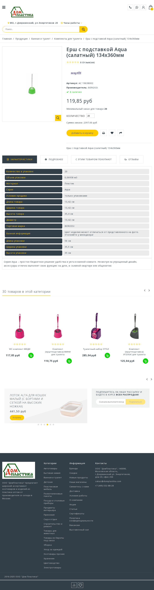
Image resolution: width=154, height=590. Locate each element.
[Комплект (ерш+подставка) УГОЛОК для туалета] (134, 326)
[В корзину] (31, 355)
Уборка (48, 545)
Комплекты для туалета (68, 38)
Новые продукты (78, 477)
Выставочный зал (79, 529)
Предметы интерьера (50, 509)
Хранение (49, 558)
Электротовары (52, 567)
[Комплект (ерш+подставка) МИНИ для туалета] (58, 326)
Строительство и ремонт (53, 525)
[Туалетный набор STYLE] (96, 326)
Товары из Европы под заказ (54, 539)
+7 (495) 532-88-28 (104, 485)
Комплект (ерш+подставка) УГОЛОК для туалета (134, 352)
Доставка (74, 491)
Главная (7, 38)
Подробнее (56, 159)
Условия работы (78, 495)
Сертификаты (76, 513)
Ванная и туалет (41, 38)
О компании (76, 500)
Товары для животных (50, 532)
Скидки (73, 473)
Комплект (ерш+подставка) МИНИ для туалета (58, 352)
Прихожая (49, 514)
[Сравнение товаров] (74, 585)
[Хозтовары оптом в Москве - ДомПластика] (22, 12)
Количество (75, 116)
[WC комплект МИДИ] (20, 326)
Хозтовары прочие (54, 554)
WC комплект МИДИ (19, 349)
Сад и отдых (50, 519)
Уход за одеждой (53, 549)
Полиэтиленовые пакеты (53, 495)
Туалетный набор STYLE (96, 349)
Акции (72, 504)
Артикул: (72, 83)
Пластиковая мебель (51, 487)
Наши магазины (78, 482)
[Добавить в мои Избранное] (112, 133)
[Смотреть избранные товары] (80, 585)
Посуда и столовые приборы (54, 501)
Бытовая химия (52, 473)
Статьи (73, 509)
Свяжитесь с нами (79, 486)
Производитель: (76, 87)
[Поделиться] (121, 133)
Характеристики (21, 159)
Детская (48, 482)
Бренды (73, 468)
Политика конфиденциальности (81, 519)
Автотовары (50, 468)
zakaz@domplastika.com (108, 481)
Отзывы (133, 159)
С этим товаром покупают (94, 159)
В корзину (17, 417)
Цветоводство (52, 563)
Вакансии (74, 525)
